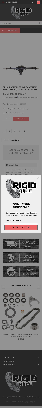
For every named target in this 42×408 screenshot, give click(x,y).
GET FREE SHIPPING (21, 227)
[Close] (38, 177)
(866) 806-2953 (13, 2)
